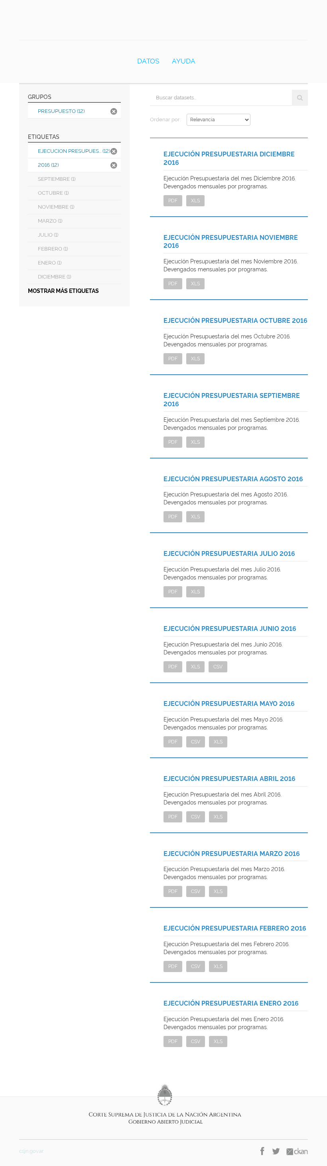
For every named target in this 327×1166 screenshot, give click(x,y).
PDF (172, 201)
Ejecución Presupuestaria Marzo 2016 (232, 854)
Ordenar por (165, 120)
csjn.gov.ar (31, 1151)
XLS (195, 201)
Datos (148, 61)
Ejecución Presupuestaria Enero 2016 (231, 1003)
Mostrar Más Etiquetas (63, 291)
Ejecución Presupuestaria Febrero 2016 (235, 928)
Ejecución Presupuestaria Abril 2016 (229, 779)
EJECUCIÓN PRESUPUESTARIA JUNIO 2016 (230, 628)
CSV (218, 667)
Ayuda (183, 61)
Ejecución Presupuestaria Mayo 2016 (229, 704)
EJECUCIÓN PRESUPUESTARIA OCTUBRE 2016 (235, 320)
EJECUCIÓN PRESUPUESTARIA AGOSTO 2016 (233, 479)
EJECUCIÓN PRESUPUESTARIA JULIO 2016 (229, 553)
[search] (300, 98)
